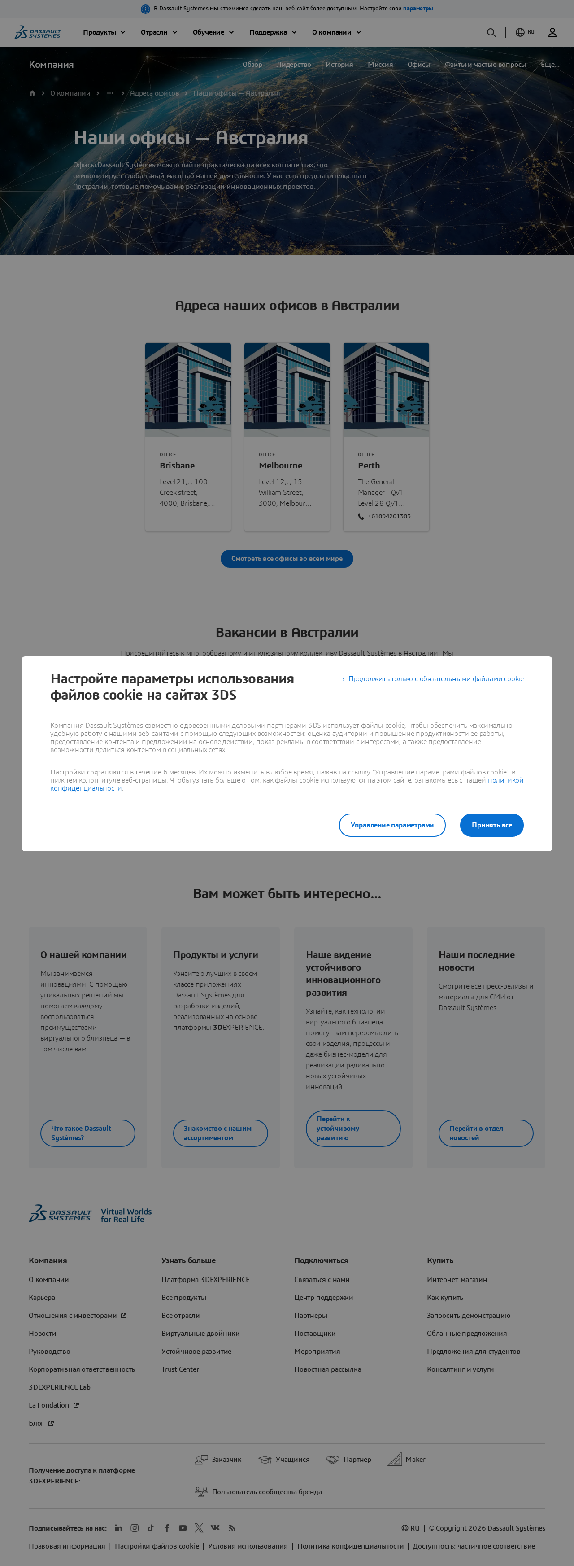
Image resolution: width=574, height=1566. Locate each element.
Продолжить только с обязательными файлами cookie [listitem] (436, 678)
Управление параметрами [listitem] (393, 825)
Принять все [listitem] (492, 825)
